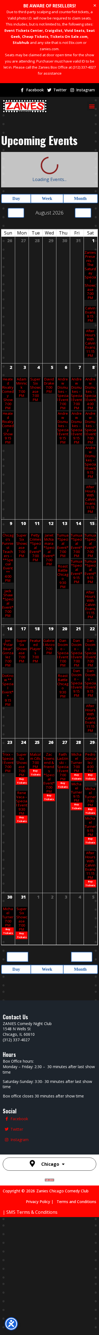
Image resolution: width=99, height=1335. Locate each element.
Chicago (50, 1243)
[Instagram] (72, 90)
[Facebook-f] (22, 90)
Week (44, 163)
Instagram (85, 89)
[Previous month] (16, 177)
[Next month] (82, 177)
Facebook (35, 89)
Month (79, 163)
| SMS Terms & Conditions (30, 1291)
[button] (91, 106)
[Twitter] (49, 90)
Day (14, 163)
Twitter (60, 89)
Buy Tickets (22, 845)
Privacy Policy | (41, 1280)
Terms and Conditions (76, 1280)
